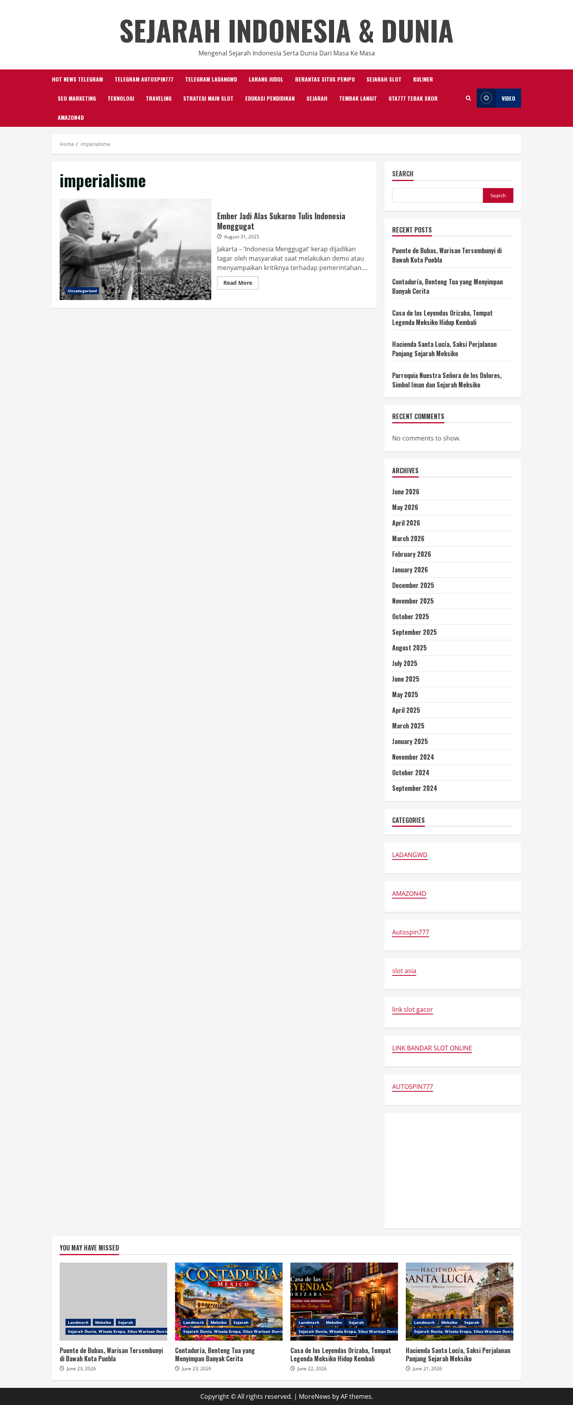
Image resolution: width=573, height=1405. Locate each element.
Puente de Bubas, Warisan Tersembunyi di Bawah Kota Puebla (113, 1302)
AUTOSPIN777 (412, 1086)
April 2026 (406, 523)
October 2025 (410, 616)
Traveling (159, 98)
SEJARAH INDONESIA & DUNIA (286, 30)
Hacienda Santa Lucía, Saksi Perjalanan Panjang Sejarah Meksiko (444, 348)
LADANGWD (410, 855)
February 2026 (411, 554)
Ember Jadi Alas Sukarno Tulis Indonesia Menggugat (135, 249)
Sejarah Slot (383, 79)
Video (508, 98)
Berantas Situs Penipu (325, 79)
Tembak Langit (358, 98)
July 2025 (404, 663)
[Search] (468, 98)
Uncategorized (82, 290)
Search (403, 174)
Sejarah (316, 98)
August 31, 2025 (241, 236)
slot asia (404, 970)
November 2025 (413, 601)
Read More (240, 284)
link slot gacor (412, 1009)
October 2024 (411, 772)
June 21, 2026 (427, 1368)
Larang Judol (266, 79)
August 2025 (409, 647)
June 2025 (405, 679)
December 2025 (413, 585)
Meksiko (103, 1322)
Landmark (78, 1322)
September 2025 (414, 632)
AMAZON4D (71, 117)
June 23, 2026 (81, 1368)
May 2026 (405, 507)
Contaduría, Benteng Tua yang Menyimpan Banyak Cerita (229, 1302)
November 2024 (413, 757)
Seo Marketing (77, 98)
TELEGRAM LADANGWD (211, 79)
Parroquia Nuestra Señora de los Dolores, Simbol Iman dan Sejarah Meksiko (447, 380)
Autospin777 (410, 932)
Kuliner (423, 79)
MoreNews (315, 1396)
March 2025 (408, 725)
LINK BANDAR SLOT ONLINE (432, 1048)
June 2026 (405, 491)
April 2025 (406, 710)
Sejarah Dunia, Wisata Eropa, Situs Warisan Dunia (118, 1331)
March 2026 (408, 538)
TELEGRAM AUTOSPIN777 (144, 79)
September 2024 (414, 788)
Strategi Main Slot (208, 98)
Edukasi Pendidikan (270, 98)
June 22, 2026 (312, 1368)
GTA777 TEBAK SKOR (413, 98)
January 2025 (410, 741)
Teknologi (121, 98)
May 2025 (405, 694)
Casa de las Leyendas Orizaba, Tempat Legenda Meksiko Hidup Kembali (442, 317)
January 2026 (410, 569)
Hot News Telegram (77, 79)
